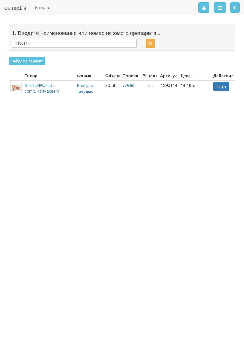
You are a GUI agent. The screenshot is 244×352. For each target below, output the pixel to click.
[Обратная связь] (220, 7)
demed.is (15, 7)
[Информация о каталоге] (235, 7)
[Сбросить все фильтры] (150, 43)
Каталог (42, 7)
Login (221, 86)
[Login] (203, 7)
